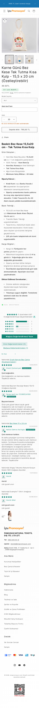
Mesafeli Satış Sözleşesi (13, 619)
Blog (6, 595)
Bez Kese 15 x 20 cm (18, 423)
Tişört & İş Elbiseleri (12, 571)
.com (29, 544)
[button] (4, 11)
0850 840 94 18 (13, 540)
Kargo (11, 92)
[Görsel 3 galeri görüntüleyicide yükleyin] (29, 59)
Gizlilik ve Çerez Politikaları (14, 609)
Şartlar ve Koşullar (11, 604)
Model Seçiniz (6, 96)
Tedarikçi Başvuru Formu (13, 624)
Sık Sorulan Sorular (11, 642)
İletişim (7, 576)
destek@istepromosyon (19, 544)
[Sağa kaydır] (36, 60)
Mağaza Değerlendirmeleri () (15, 348)
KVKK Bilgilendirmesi (12, 614)
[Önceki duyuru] (4, 3)
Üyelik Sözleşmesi (11, 629)
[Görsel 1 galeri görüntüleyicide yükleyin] (9, 59)
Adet (3, 115)
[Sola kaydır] (2, 60)
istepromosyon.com (16, 675)
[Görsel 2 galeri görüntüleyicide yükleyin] (19, 59)
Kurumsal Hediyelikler (12, 562)
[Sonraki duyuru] (35, 3)
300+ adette (10, 90)
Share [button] (6, 137)
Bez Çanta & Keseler (12, 566)
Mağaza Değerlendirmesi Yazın (19, 336)
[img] (19, 314)
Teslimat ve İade (10, 600)
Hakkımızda (8, 590)
